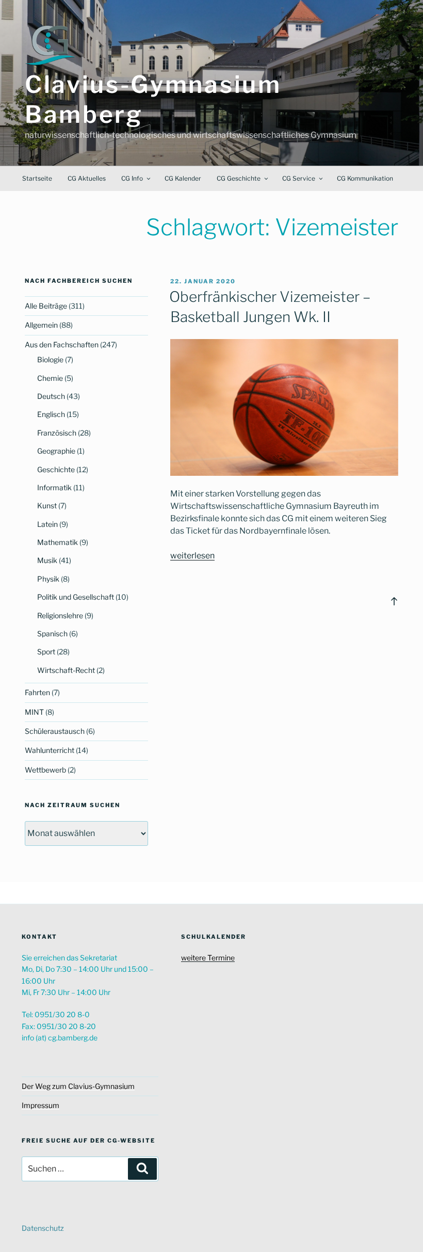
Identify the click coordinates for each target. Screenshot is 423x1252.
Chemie (50, 378)
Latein (47, 524)
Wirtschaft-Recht (66, 670)
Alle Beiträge (46, 305)
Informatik (54, 487)
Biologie (50, 359)
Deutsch (51, 396)
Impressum (40, 1105)
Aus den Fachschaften (62, 344)
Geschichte (56, 469)
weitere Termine (208, 957)
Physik (48, 578)
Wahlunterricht (49, 750)
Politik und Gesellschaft (75, 596)
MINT (34, 712)
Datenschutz (43, 1228)
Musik (47, 560)
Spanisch (52, 633)
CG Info (132, 178)
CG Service (298, 178)
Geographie (56, 450)
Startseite (37, 178)
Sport (46, 651)
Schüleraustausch (55, 731)
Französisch (56, 432)
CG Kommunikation (365, 178)
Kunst (47, 505)
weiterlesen (192, 555)
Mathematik (57, 542)
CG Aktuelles (87, 178)
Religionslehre (60, 615)
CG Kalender (183, 178)
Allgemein (41, 324)
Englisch (51, 414)
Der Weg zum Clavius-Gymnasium (78, 1086)
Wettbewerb (45, 769)
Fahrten (37, 692)
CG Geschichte (239, 178)
